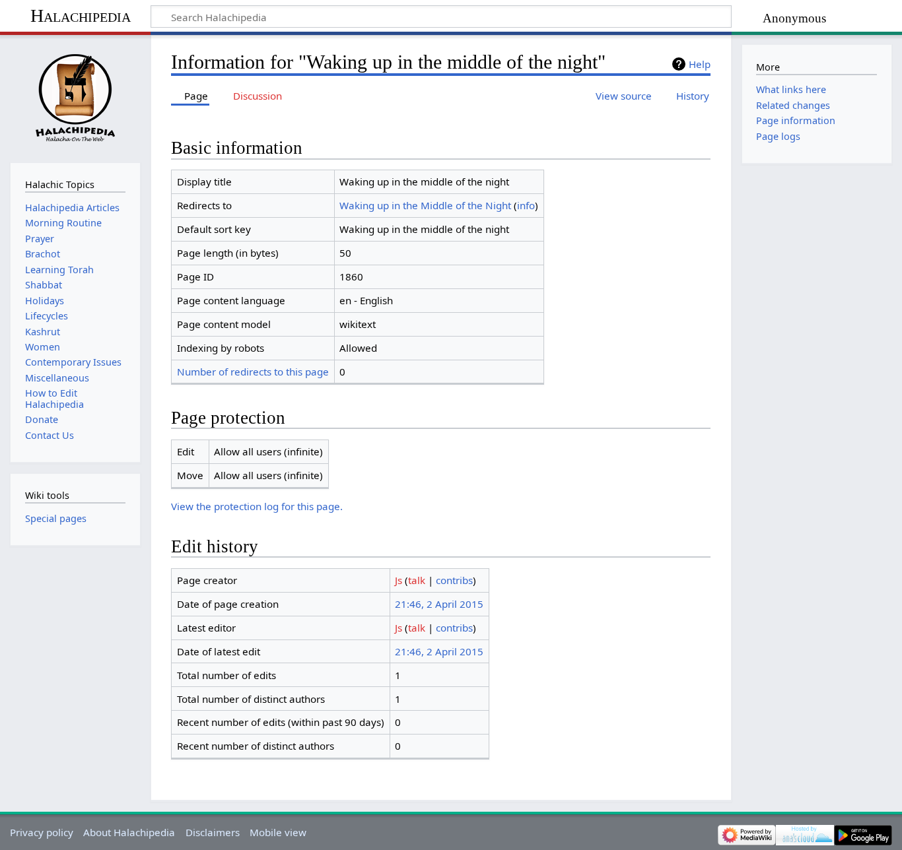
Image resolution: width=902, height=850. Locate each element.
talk (416, 580)
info (526, 205)
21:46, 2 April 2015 (439, 603)
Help (700, 64)
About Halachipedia (129, 832)
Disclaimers (213, 832)
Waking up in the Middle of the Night (425, 205)
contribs (454, 580)
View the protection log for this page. (257, 506)
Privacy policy (41, 832)
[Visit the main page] (75, 97)
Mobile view (278, 832)
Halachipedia (80, 15)
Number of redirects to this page (253, 371)
